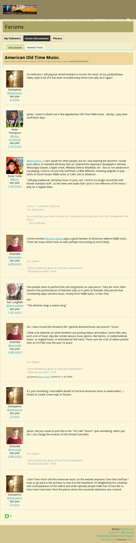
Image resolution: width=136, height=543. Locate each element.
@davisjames (14, 93)
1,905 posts (14, 186)
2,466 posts (14, 264)
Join (112, 19)
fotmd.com (127, 529)
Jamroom (130, 539)
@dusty (14, 179)
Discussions (15, 47)
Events (87, 19)
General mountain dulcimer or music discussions (42, 61)
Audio (51, 19)
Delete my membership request (115, 536)
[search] (128, 20)
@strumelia (14, 257)
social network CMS (109, 539)
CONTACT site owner (121, 532)
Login (120, 19)
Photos (30, 19)
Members (74, 19)
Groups (62, 19)
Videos (41, 19)
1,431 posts (14, 312)
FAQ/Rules (100, 19)
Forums (18, 19)
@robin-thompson (15, 137)
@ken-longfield (14, 305)
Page (66, 61)
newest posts (35, 47)
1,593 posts (14, 146)
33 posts (15, 99)
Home (7, 19)
